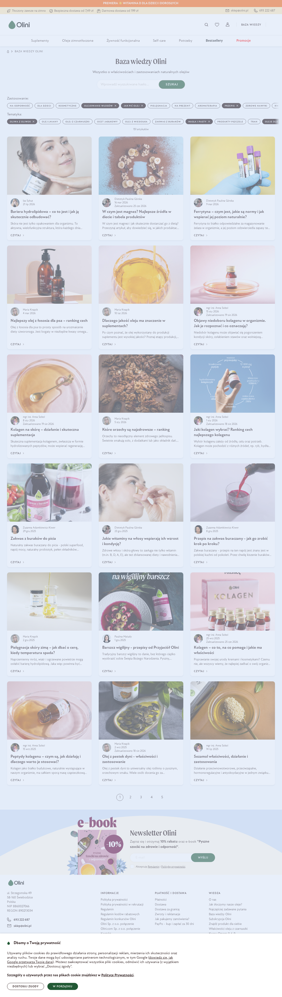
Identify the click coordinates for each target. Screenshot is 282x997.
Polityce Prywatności (117, 975)
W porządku (62, 986)
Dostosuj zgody (26, 986)
